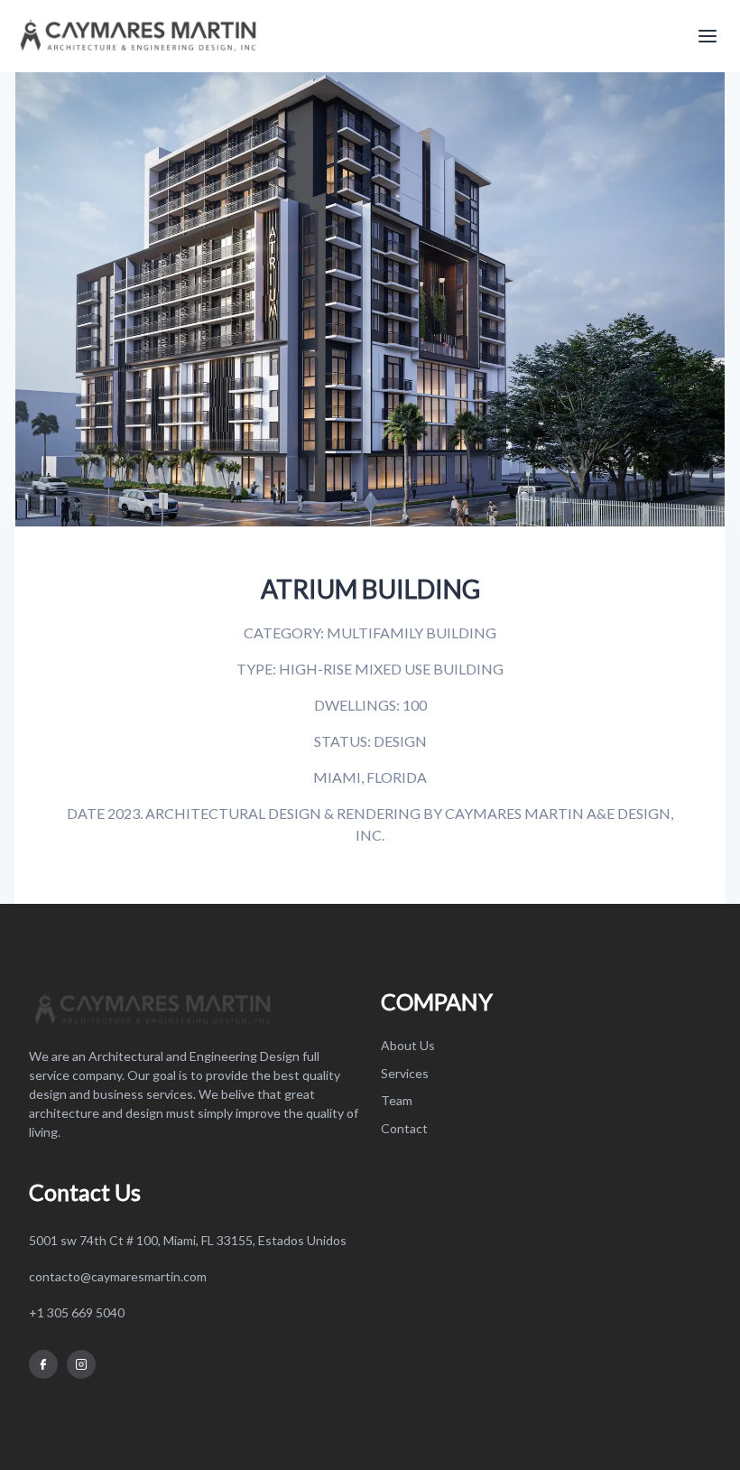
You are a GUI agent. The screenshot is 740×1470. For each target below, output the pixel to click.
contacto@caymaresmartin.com (118, 1276)
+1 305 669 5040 (77, 1312)
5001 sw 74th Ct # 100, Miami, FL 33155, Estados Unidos (188, 1240)
